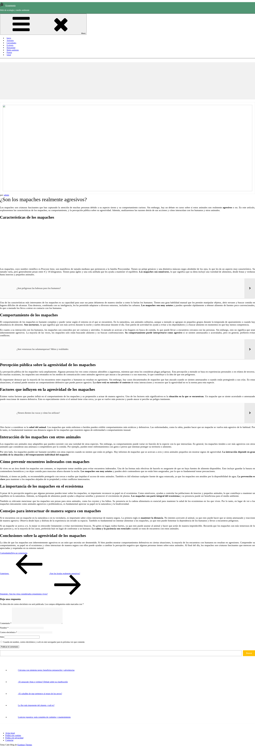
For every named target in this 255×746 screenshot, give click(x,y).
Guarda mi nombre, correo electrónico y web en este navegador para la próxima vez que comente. (44, 642)
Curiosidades (5, 553)
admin (6, 195)
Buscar (249, 653)
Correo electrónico (8, 632)
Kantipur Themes (24, 745)
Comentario (5, 623)
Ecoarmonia (10, 5)
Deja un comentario (19, 553)
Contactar (9, 740)
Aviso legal (10, 733)
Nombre (4, 628)
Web (2, 637)
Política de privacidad (14, 738)
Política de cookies (13, 735)
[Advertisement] (79, 80)
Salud (9, 55)
